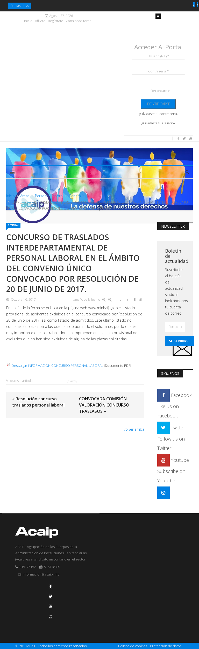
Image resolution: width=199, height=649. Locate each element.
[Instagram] (163, 492)
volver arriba (134, 429)
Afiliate (40, 21)
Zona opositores (78, 21)
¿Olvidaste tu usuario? (158, 123)
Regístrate (55, 21)
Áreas (25, 195)
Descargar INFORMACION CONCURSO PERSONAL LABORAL (57, 365)
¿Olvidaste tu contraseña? (158, 113)
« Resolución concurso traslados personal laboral (38, 402)
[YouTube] (50, 606)
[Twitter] (50, 596)
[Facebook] (50, 586)
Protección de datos (165, 646)
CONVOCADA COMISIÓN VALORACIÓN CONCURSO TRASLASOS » (104, 405)
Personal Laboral (49, 195)
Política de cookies (132, 646)
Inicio (28, 21)
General (75, 195)
